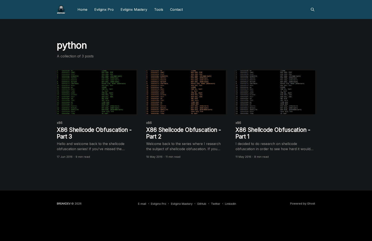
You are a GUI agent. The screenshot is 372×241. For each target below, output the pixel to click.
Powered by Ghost (302, 203)
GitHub (201, 203)
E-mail (142, 203)
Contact (176, 9)
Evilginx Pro (104, 9)
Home (82, 9)
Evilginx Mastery (134, 9)
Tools (158, 9)
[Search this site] (312, 9)
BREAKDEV (63, 203)
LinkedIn (230, 203)
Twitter (215, 203)
